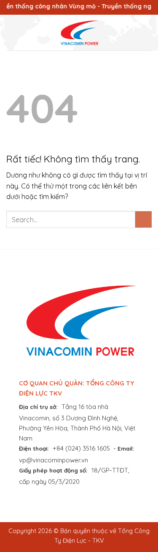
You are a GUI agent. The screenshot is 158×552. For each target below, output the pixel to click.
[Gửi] (143, 219)
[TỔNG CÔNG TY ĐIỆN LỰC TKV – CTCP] (79, 32)
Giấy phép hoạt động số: (53, 470)
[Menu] (11, 32)
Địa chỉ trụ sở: (38, 406)
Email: (126, 448)
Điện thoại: (34, 448)
